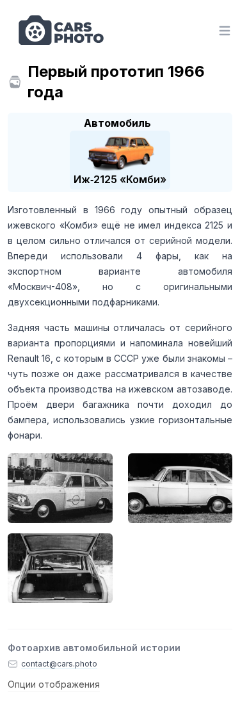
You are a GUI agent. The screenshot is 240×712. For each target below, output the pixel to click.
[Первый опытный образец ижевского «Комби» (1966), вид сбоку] (180, 488)
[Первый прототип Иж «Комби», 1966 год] (60, 488)
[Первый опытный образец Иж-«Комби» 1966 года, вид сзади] (60, 568)
